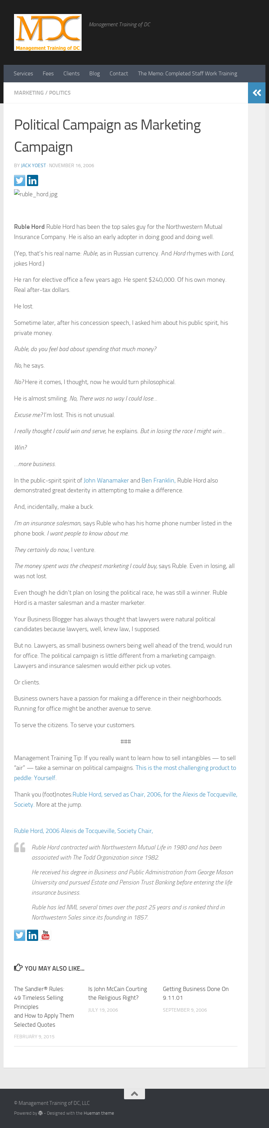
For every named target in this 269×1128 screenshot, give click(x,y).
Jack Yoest (33, 166)
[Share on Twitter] (19, 180)
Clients (71, 73)
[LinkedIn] (237, 1106)
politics (60, 92)
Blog (94, 73)
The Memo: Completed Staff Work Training (187, 73)
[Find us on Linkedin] (32, 935)
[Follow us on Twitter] (19, 935)
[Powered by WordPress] (40, 1113)
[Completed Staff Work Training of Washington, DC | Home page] (48, 32)
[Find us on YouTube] (45, 935)
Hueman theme (99, 1113)
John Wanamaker (106, 480)
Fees (48, 73)
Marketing (29, 92)
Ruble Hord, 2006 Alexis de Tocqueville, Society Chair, (83, 831)
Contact (119, 73)
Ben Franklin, (159, 480)
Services (23, 73)
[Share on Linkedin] (32, 180)
